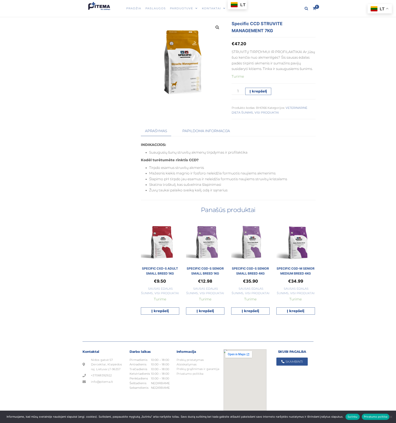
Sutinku (353, 416)
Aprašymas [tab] (156, 131)
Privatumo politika (376, 416)
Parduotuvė (181, 8)
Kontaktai (211, 8)
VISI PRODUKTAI (267, 112)
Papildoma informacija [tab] (206, 131)
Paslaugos (155, 8)
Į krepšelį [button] (160, 311)
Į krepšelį (258, 91)
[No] (391, 417)
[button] (217, 27)
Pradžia (133, 8)
